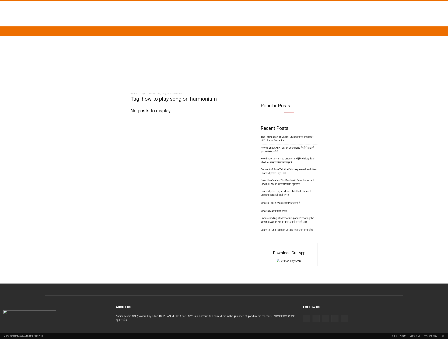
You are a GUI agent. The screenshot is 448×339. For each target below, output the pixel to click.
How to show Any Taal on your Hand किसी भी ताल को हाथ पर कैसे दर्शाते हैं (287, 149)
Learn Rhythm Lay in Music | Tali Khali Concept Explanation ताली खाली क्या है (286, 193)
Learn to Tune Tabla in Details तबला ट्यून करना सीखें (287, 229)
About (403, 335)
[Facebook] (316, 318)
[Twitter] (334, 318)
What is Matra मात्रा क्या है (274, 210)
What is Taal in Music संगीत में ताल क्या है (280, 202)
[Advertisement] (224, 61)
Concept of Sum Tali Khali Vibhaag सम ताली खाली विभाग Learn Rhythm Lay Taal (289, 171)
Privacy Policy (430, 335)
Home (134, 93)
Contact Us (415, 335)
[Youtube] (344, 318)
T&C (442, 335)
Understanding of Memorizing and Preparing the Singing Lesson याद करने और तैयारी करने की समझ (287, 220)
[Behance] (306, 318)
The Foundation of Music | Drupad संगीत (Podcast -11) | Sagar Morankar (287, 138)
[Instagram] (325, 318)
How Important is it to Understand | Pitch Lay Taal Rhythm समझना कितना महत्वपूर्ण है (287, 160)
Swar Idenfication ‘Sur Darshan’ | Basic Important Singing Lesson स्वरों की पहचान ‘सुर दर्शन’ (287, 182)
